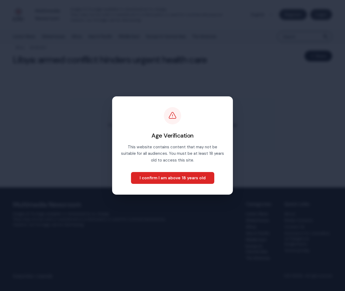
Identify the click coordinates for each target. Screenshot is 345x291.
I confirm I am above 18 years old (173, 178)
